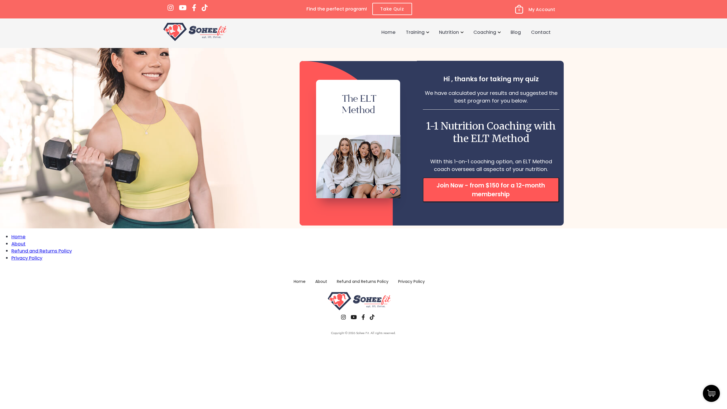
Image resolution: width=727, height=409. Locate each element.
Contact (541, 32)
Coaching (484, 32)
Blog (516, 32)
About (18, 243)
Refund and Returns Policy (41, 250)
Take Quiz (392, 9)
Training (415, 32)
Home (388, 32)
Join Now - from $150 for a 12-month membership (490, 189)
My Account (541, 9)
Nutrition (449, 32)
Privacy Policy (26, 257)
